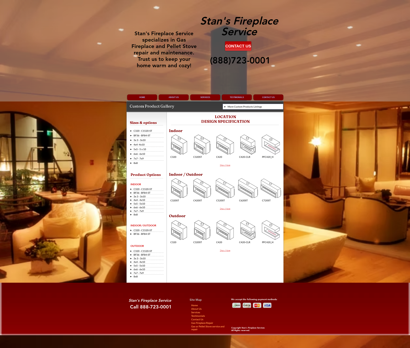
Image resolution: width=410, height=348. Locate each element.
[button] (179, 148)
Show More (225, 165)
